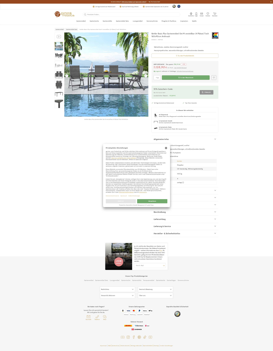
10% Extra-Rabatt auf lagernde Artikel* (133, 2)
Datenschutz (115, 345)
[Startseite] (64, 14)
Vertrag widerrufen (136, 345)
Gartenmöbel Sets (122, 21)
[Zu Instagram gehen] (128, 337)
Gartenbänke (160, 280)
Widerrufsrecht (125, 345)
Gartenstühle (107, 21)
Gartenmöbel (89, 280)
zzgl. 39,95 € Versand (180, 68)
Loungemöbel (138, 21)
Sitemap (156, 345)
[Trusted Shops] (174, 6)
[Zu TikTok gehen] (145, 337)
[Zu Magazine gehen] (122, 337)
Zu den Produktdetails (186, 56)
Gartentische (94, 21)
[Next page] (145, 75)
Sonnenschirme (152, 21)
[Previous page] (66, 75)
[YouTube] (150, 337)
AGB (109, 345)
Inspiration (184, 21)
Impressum (103, 345)
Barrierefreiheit (147, 345)
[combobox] (157, 77)
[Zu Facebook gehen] (133, 337)
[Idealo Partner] (178, 6)
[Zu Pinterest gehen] (139, 337)
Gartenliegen (171, 280)
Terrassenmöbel (148, 280)
